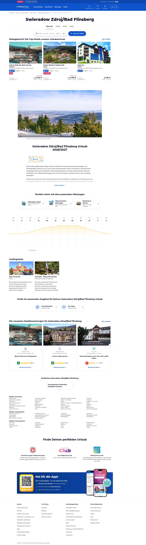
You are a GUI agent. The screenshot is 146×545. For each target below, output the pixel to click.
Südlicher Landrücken (40, 416)
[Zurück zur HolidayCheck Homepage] (23, 7)
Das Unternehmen (95, 508)
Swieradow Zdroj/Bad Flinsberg (17, 406)
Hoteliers (44, 508)
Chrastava (89, 404)
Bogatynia (11, 407)
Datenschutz (69, 514)
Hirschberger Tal (39, 418)
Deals (20, 1)
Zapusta (63, 404)
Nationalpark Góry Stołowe (42, 415)
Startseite (11, 12)
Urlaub (17, 12)
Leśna (36, 409)
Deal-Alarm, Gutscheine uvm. (25, 517)
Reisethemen (94, 520)
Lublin (62, 425)
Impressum (69, 535)
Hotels (65, 7)
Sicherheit (69, 532)
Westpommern (64, 422)
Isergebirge (63, 413)
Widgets (43, 511)
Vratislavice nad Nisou (40, 398)
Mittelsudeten (12, 415)
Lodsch (11, 427)
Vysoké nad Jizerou (14, 409)
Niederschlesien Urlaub (44, 12)
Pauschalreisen (38, 7)
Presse (92, 514)
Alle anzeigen (106, 39)
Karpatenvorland (13, 425)
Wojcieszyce (12, 401)
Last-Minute (48, 7)
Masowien (11, 424)
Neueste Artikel (94, 523)
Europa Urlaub (24, 12)
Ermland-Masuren (39, 424)
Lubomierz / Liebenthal (41, 407)
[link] (89, 7)
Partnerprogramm (46, 514)
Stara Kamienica (39, 404)
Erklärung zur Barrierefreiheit (74, 529)
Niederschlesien (90, 422)
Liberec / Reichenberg (92, 409)
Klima (65, 26)
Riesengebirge (64, 416)
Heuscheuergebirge (66, 415)
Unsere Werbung (95, 511)
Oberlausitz (89, 413)
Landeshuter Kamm (40, 413)
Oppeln (88, 427)
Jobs (91, 517)
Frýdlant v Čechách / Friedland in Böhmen (71, 403)
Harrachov (89, 398)
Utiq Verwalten (70, 520)
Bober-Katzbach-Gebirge (15, 418)
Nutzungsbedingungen (73, 511)
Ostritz (62, 401)
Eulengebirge (89, 416)
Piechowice (12, 404)
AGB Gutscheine (71, 526)
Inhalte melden (21, 535)
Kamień (37, 403)
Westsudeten (12, 416)
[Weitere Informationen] (34, 77)
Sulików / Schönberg (66, 400)
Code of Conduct (46, 517)
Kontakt (102, 1)
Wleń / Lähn (38, 406)
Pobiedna (88, 400)
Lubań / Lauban (64, 407)
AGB (67, 523)
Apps (18, 529)
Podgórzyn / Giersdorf (92, 401)
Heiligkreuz (38, 427)
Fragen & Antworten (23, 514)
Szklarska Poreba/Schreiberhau (68, 398)
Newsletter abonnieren (23, 520)
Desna (88, 403)
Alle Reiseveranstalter (23, 532)
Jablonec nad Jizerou (66, 409)
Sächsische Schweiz (14, 413)
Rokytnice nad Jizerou (14, 403)
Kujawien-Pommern (91, 425)
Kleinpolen (37, 422)
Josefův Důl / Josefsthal (15, 400)
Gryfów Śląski (12, 398)
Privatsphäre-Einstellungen (74, 517)
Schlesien (63, 424)
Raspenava (37, 401)
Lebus (62, 427)
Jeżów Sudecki (38, 400)
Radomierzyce (90, 407)
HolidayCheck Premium (24, 526)
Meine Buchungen (22, 508)
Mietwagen (57, 7)
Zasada (88, 406)
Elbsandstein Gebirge (91, 415)
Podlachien (38, 425)
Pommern (11, 422)
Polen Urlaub (33, 12)
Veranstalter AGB (71, 508)
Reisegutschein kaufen (23, 523)
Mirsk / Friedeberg (65, 406)
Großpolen (89, 424)
